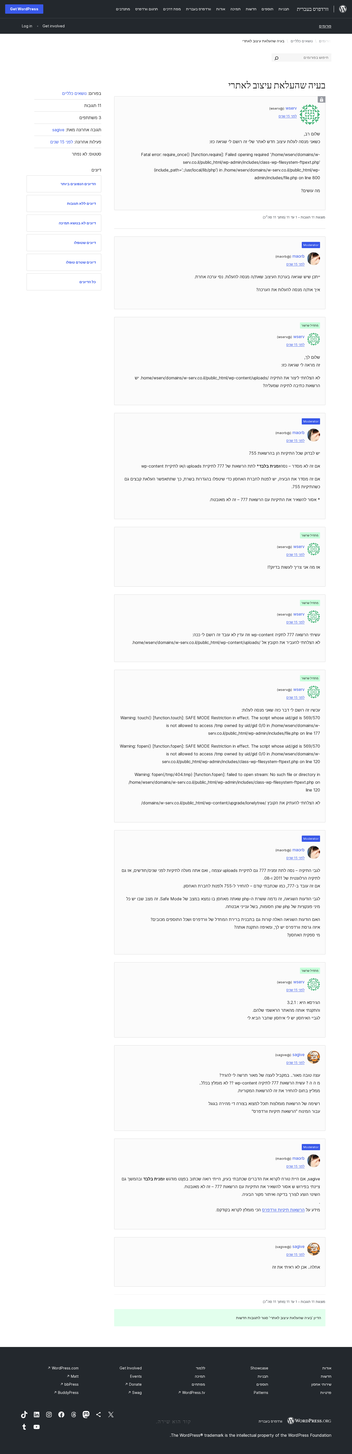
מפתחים (198, 1384)
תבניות (263, 1376)
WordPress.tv (191, 1392)
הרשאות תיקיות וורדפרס (283, 1209)
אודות (326, 1368)
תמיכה (200, 1376)
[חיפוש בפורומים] (276, 57)
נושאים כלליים (302, 41)
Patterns (261, 1392)
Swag (135, 1392)
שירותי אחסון (321, 1384)
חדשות (326, 1376)
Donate (133, 1384)
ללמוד (200, 1368)
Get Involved (131, 1368)
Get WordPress (24, 9)
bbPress (69, 1384)
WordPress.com (63, 1368)
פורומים (325, 26)
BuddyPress (66, 1392)
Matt (72, 1376)
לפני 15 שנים (288, 116)
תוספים (262, 1384)
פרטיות (325, 1392)
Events (136, 1376)
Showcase (259, 1368)
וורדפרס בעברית (270, 1421)
